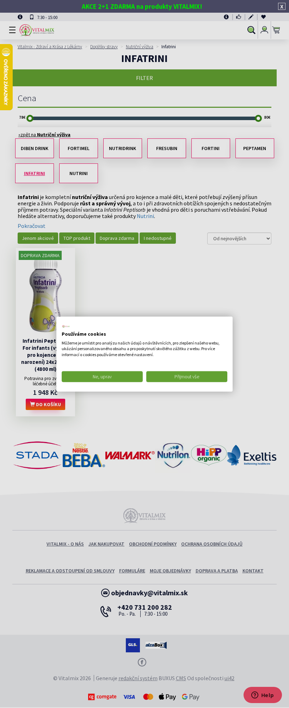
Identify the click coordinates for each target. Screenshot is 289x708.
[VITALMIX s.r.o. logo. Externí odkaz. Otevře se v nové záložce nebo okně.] (66, 326)
